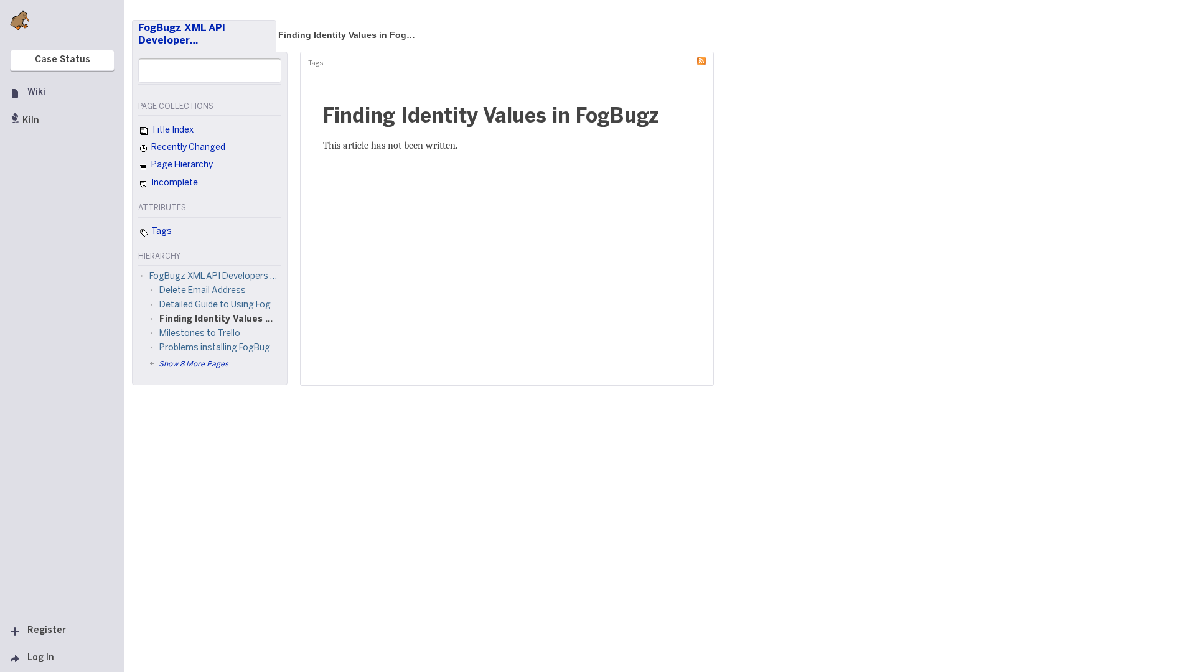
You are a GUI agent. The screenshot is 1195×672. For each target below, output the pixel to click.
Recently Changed (187, 148)
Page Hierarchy (181, 165)
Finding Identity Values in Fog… (346, 35)
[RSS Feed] (704, 60)
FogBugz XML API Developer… (181, 34)
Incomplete (173, 183)
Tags (160, 232)
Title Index (171, 130)
